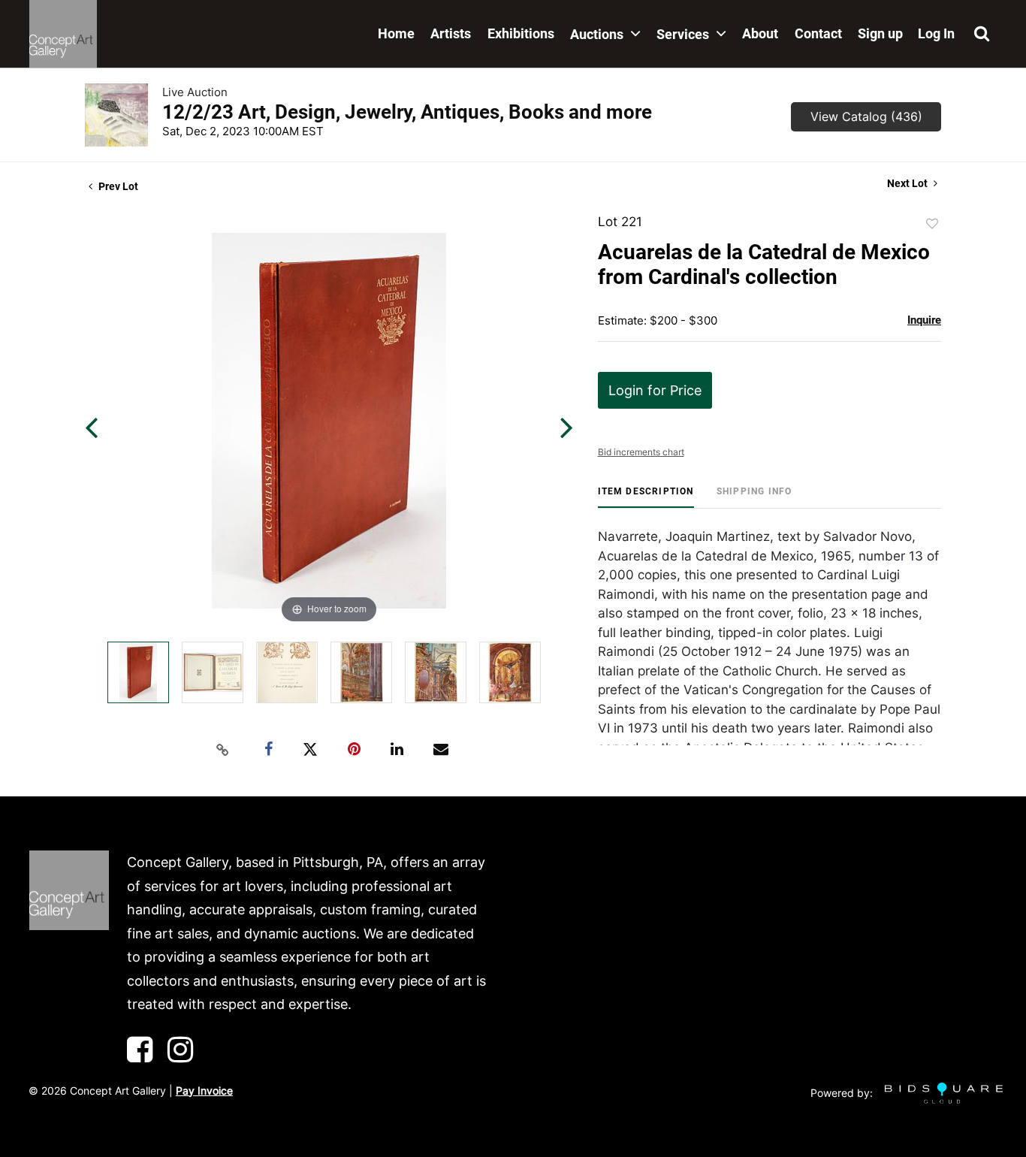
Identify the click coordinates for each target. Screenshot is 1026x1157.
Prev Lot (117, 186)
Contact (818, 33)
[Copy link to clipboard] (223, 750)
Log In (936, 33)
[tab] (646, 497)
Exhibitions (520, 33)
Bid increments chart (641, 452)
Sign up (880, 33)
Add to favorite (932, 224)
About (760, 33)
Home (396, 33)
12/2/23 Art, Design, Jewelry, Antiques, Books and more (407, 112)
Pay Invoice (204, 1090)
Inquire (924, 320)
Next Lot (908, 183)
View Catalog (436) (866, 116)
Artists (450, 33)
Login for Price (655, 390)
